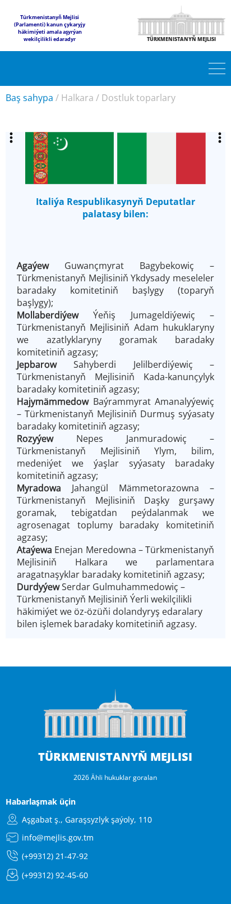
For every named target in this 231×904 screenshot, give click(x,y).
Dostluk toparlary (138, 98)
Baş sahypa (29, 98)
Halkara (77, 98)
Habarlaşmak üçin (41, 801)
